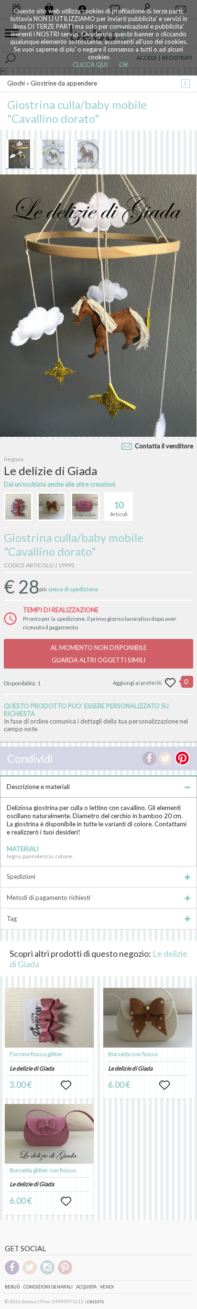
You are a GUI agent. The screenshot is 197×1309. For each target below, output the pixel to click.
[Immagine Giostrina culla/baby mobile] (19, 154)
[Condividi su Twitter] (165, 758)
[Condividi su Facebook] (149, 758)
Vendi (107, 1286)
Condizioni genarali (48, 1286)
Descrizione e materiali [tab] (38, 786)
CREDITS (95, 1301)
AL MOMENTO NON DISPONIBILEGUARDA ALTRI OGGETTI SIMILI (99, 654)
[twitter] (29, 1273)
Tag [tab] (12, 918)
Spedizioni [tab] (21, 876)
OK (123, 64)
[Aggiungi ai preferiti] (170, 682)
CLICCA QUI (90, 64)
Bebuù (12, 1286)
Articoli (119, 508)
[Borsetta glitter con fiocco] (49, 1134)
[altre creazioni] (18, 506)
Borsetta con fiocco (133, 1054)
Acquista (86, 1286)
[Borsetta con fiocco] (147, 1018)
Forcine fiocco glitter (36, 1054)
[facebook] (12, 1273)
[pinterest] (65, 1273)
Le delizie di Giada (32, 1068)
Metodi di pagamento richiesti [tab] (48, 897)
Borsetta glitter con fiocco (43, 1170)
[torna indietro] (185, 84)
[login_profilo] (66, 1085)
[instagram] (47, 1273)
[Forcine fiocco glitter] (49, 1018)
